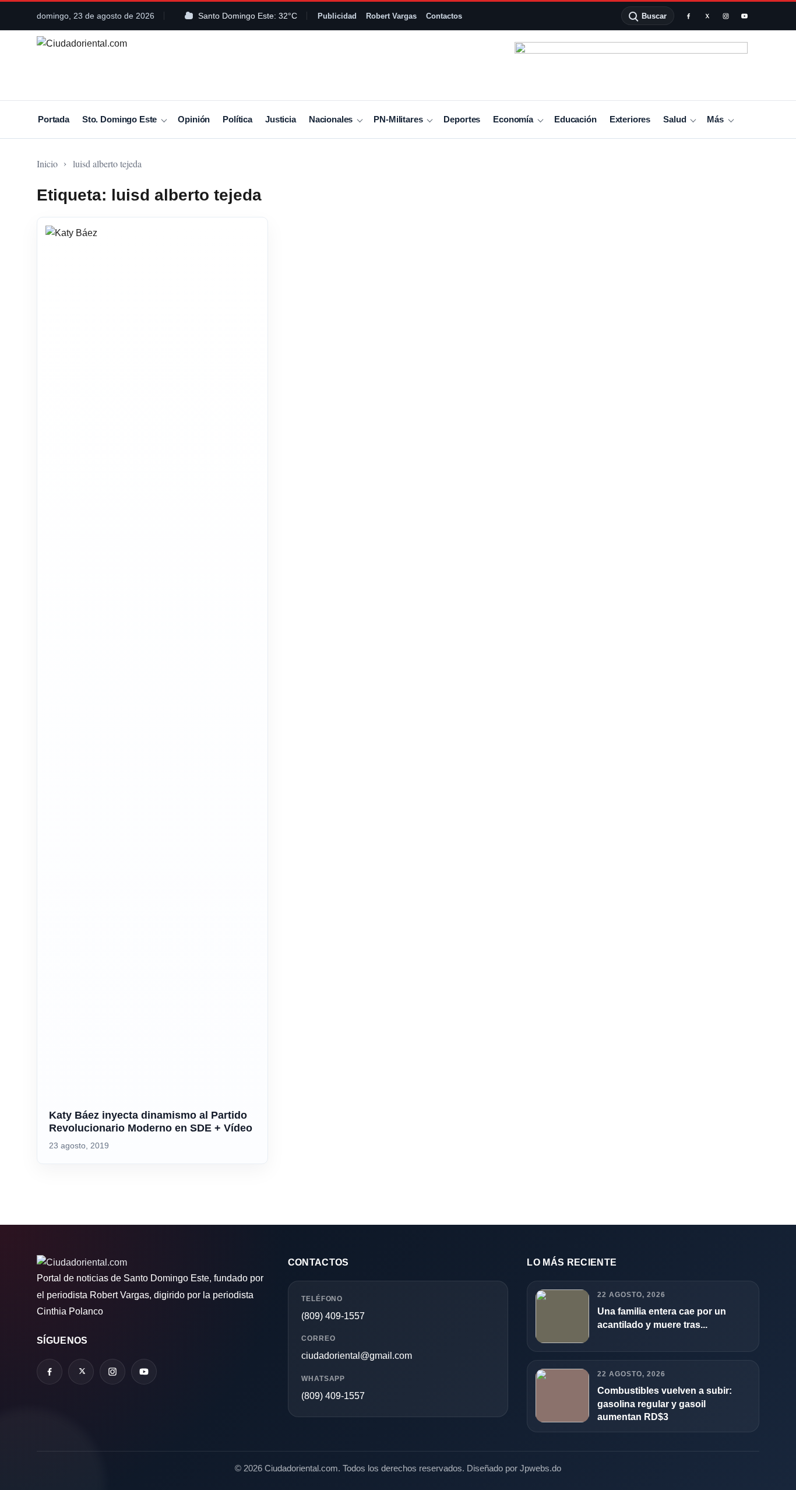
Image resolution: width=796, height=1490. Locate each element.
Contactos (444, 16)
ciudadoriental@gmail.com (356, 1356)
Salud (674, 119)
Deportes (461, 119)
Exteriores (630, 119)
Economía (513, 119)
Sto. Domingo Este (119, 119)
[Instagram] (725, 16)
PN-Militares (398, 119)
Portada (53, 119)
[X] (707, 16)
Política (237, 119)
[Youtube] (744, 16)
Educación (575, 119)
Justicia (280, 119)
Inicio (47, 163)
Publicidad (337, 16)
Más (715, 119)
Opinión (194, 119)
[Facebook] (688, 16)
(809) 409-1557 (333, 1316)
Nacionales (331, 119)
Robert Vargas (391, 16)
